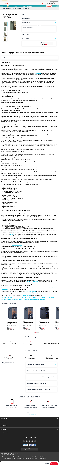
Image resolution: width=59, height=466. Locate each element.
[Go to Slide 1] (5, 24)
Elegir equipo (54, 463)
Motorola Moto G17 (30, 297)
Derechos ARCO (43, 456)
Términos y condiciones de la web (8, 456)
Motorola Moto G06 (48, 297)
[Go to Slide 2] (5, 29)
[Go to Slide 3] (5, 34)
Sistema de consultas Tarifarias (9, 458)
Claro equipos (37, 73)
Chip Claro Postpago (31, 291)
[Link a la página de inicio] (0, 8)
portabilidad (35, 281)
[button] (54, 1)
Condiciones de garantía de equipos (22, 456)
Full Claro (12, 234)
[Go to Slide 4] (5, 39)
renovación (29, 281)
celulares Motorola (26, 295)
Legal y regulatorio (42, 458)
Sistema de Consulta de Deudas (31, 458)
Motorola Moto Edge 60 (12, 299)
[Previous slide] (3, 319)
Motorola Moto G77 (39, 297)
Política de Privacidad (34, 456)
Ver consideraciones (31, 414)
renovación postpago (17, 245)
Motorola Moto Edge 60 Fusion (25, 299)
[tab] (34, 332)
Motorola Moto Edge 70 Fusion (8, 297)
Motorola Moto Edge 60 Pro (38, 299)
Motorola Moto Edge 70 (20, 297)
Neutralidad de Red (20, 458)
